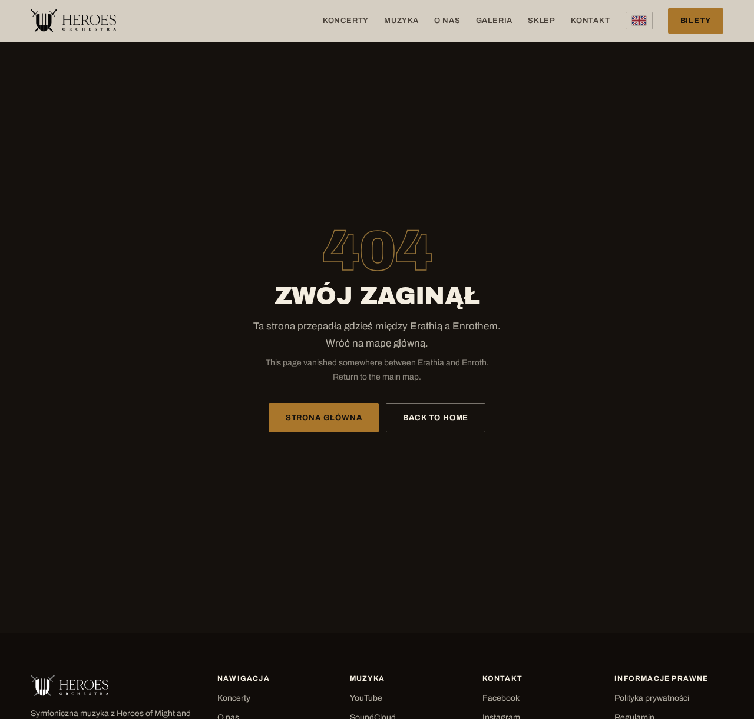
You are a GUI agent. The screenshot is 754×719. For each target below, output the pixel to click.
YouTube (366, 698)
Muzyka (401, 20)
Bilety (695, 20)
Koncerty (346, 20)
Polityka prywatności (651, 698)
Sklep (541, 20)
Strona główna (324, 418)
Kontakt (590, 20)
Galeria (494, 20)
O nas (447, 20)
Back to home (435, 418)
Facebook (501, 698)
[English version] (639, 20)
